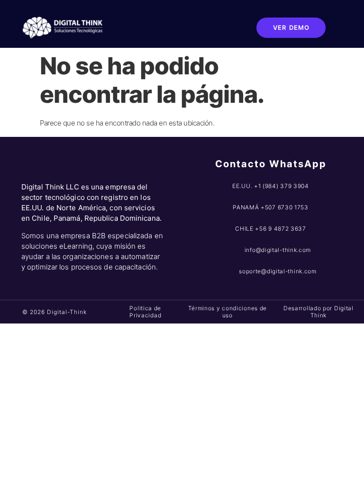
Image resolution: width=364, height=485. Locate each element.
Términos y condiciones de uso (227, 311)
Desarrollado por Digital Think (318, 311)
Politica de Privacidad (145, 311)
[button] (221, 27)
